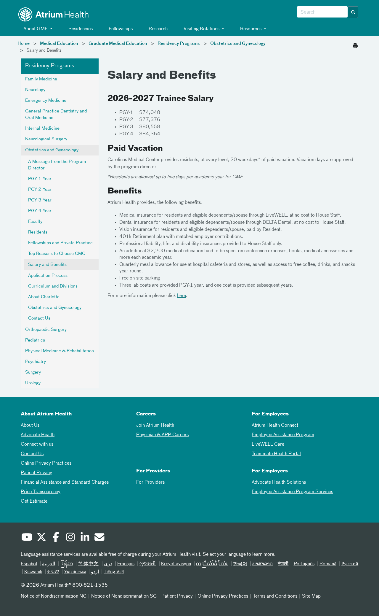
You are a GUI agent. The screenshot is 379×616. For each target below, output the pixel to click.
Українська (75, 572)
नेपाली (283, 564)
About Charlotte (44, 297)
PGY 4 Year (40, 211)
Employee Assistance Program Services (292, 492)
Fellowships (120, 29)
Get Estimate (34, 501)
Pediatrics (35, 340)
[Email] (99, 538)
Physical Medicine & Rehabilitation (59, 351)
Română (327, 564)
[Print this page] (355, 44)
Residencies (80, 29)
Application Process (48, 276)
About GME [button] (35, 29)
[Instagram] (70, 538)
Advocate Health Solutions (279, 482)
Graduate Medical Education (118, 44)
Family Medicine (41, 79)
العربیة (48, 564)
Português (304, 564)
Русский (349, 564)
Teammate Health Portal (276, 454)
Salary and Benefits (47, 265)
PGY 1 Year (40, 179)
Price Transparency (40, 492)
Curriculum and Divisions (53, 286)
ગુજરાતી (147, 564)
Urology (33, 383)
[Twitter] (41, 538)
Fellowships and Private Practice (60, 243)
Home (23, 44)
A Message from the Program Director (57, 165)
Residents (37, 232)
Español (29, 564)
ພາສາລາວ (262, 564)
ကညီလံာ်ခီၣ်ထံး (212, 564)
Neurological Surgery (46, 139)
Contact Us (39, 318)
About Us (30, 425)
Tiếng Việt (114, 572)
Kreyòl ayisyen (176, 564)
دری (108, 564)
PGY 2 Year (40, 190)
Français (125, 564)
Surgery (33, 372)
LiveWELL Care (268, 444)
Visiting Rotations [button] (201, 29)
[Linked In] (85, 538)
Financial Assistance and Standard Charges (65, 482)
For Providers (150, 482)
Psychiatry (35, 362)
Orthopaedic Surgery (46, 330)
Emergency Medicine (45, 101)
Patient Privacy (36, 473)
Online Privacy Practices (46, 463)
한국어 (240, 564)
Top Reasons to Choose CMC (56, 254)
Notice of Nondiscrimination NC (53, 596)
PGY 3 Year (40, 200)
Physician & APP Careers (162, 435)
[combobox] (322, 12)
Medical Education (59, 44)
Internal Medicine (42, 128)
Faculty (35, 222)
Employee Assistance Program (283, 435)
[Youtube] (27, 538)
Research (157, 29)
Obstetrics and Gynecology (237, 44)
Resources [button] (251, 29)
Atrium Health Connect (275, 425)
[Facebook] (56, 538)
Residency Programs (179, 44)
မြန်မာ (66, 564)
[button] (353, 12)
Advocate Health (37, 435)
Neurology (35, 90)
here (181, 295)
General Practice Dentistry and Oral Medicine (56, 114)
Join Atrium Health (155, 425)
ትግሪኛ (53, 572)
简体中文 (88, 564)
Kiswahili (33, 572)
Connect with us (37, 444)
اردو (95, 572)
